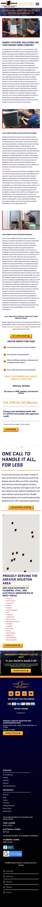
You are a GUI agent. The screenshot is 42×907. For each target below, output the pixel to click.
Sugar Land (9, 635)
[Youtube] (31, 693)
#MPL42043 (7, 842)
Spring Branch (10, 633)
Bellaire (8, 605)
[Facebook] (17, 693)
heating (14, 63)
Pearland (9, 626)
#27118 (6, 832)
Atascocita (9, 603)
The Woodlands (11, 637)
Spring (8, 631)
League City (10, 617)
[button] (37, 4)
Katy (7, 612)
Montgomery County (12, 621)
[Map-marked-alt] (11, 693)
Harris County (10, 601)
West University (11, 640)
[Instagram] (24, 693)
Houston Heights (11, 610)
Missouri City (10, 619)
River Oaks (9, 628)
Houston (23, 49)
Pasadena (9, 624)
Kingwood (9, 615)
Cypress (9, 608)
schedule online (19, 327)
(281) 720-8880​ (9, 730)
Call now (9, 327)
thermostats (6, 169)
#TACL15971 (8, 825)
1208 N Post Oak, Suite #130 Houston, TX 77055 (20, 726)
